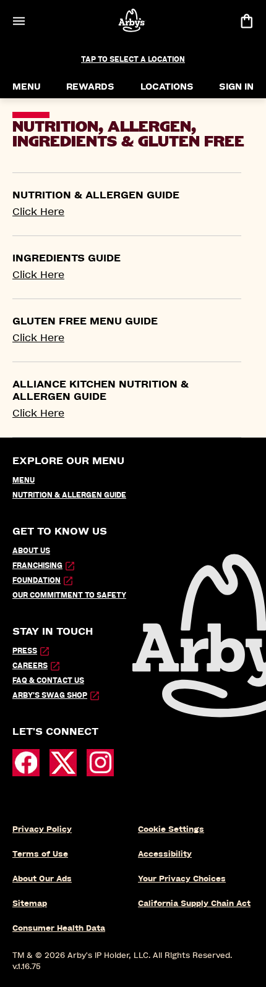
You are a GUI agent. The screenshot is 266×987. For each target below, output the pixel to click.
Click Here (38, 212)
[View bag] (246, 20)
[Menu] (18, 20)
